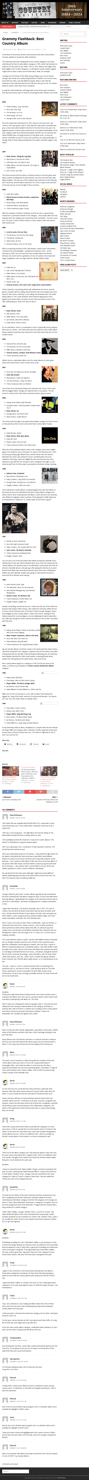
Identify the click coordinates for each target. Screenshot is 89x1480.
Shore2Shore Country (67, 243)
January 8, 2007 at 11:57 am (18, 1121)
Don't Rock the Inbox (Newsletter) (72, 228)
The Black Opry (65, 248)
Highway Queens (66, 233)
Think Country (65, 258)
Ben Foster (64, 56)
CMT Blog (63, 216)
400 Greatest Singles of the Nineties (72, 165)
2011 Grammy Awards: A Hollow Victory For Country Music (48, 779)
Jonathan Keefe (65, 58)
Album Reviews (65, 167)
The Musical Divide (66, 253)
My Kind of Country (67, 241)
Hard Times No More (67, 231)
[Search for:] (76, 27)
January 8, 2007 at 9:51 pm (17, 1189)
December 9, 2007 (11, 49)
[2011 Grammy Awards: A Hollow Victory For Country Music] (48, 771)
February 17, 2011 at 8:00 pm (18, 1448)
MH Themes (61, 1478)
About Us (5, 23)
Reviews (62, 23)
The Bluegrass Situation (68, 250)
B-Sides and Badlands (67, 211)
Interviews (52, 23)
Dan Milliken (64, 51)
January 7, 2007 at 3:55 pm (17, 818)
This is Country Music (67, 260)
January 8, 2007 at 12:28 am (18, 1083)
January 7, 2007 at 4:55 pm (17, 986)
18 (45, 49)
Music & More (65, 238)
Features (24, 23)
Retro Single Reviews (67, 177)
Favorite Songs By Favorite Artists (72, 175)
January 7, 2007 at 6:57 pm (17, 1024)
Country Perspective (67, 224)
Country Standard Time (68, 226)
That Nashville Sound (67, 245)
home (43, 23)
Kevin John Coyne (25, 49)
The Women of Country (68, 255)
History (34, 23)
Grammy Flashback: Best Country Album (9, 778)
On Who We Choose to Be (75, 140)
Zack (12, 1417)
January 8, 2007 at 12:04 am (18, 1055)
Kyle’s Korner (64, 236)
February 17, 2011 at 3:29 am (18, 1380)
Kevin (12, 984)
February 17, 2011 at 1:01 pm (18, 1420)
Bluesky (62, 189)
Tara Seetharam (65, 53)
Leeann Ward (64, 48)
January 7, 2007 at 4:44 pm (17, 888)
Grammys (38, 49)
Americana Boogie (66, 209)
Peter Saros (64, 95)
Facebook (63, 192)
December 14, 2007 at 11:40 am (18, 1361)
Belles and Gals (65, 214)
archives (15, 23)
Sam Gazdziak (65, 60)
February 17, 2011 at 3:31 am (18, 1401)
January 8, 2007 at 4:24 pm (17, 1147)
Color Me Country (66, 219)
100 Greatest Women (67, 162)
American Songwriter (67, 207)
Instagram (63, 194)
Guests (62, 63)
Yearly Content (75, 23)
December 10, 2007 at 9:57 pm (18, 1298)
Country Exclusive (66, 221)
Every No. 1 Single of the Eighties (71, 170)
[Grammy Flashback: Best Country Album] (10, 771)
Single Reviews (65, 179)
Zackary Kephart (66, 90)
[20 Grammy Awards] (30, 775)
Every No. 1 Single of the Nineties (71, 172)
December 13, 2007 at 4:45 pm (18, 1340)
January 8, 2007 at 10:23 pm (18, 1232)
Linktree (63, 197)
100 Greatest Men (66, 160)
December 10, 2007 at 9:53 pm (18, 1265)
